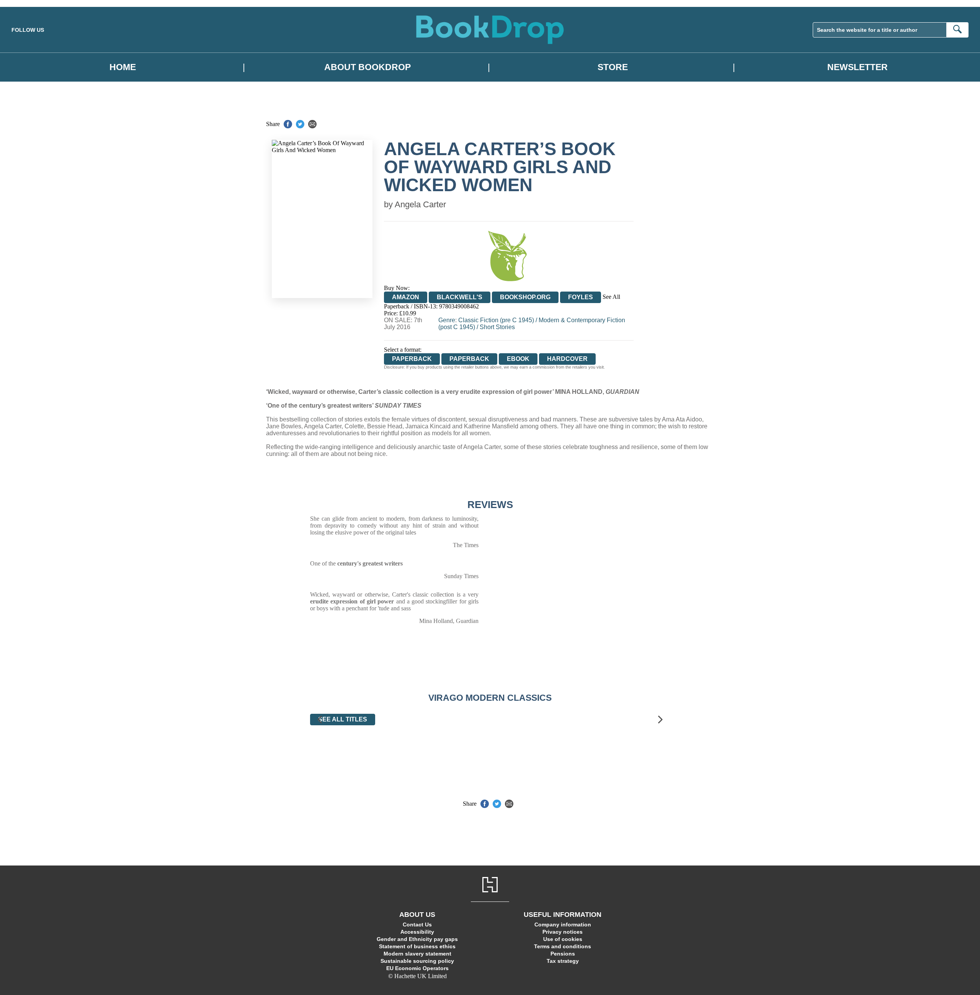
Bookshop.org (525, 297)
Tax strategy (563, 961)
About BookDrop (367, 67)
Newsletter (857, 67)
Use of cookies (562, 939)
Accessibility (417, 932)
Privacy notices (562, 932)
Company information (562, 924)
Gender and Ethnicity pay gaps (417, 939)
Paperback (469, 359)
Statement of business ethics (417, 946)
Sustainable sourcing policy (417, 961)
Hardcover (567, 359)
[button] (319, 720)
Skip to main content (25, 3)
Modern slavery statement (417, 954)
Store (613, 67)
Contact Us (417, 924)
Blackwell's (459, 297)
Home (122, 67)
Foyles (580, 297)
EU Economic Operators (417, 968)
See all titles (342, 719)
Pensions (562, 954)
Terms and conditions (562, 946)
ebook (518, 359)
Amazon (405, 297)
